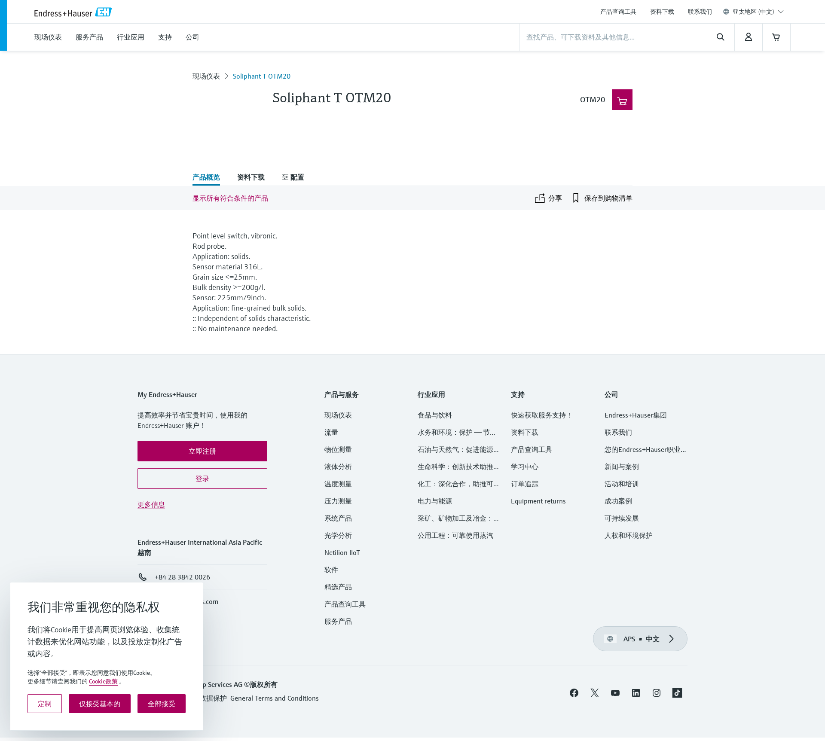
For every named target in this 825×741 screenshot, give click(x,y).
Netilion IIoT (342, 552)
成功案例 (618, 501)
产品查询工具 (618, 11)
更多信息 (151, 504)
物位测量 (338, 449)
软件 (331, 569)
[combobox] (758, 11)
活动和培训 (622, 483)
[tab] (210, 178)
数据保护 (213, 698)
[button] (202, 451)
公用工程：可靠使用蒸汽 (455, 535)
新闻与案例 (622, 466)
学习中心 (524, 466)
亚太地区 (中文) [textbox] (753, 11)
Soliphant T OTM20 (261, 76)
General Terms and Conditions (274, 698)
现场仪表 (206, 76)
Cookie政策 (103, 681)
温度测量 (338, 483)
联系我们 (700, 11)
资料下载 (662, 11)
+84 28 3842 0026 (182, 577)
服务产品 (338, 621)
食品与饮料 (435, 415)
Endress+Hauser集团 (636, 415)
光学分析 (338, 535)
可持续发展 (622, 518)
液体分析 (338, 466)
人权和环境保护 (629, 535)
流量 (331, 432)
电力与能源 (435, 501)
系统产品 (338, 518)
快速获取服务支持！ (542, 415)
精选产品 (338, 586)
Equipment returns (538, 501)
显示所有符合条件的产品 (230, 198)
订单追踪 (524, 483)
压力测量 (341, 501)
